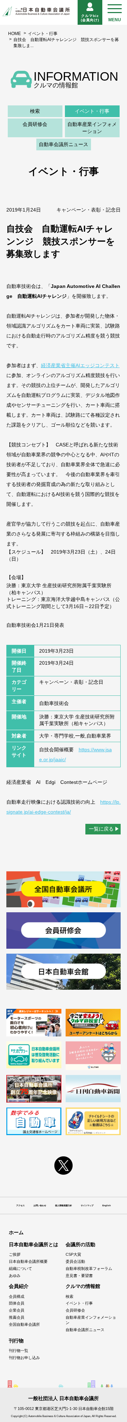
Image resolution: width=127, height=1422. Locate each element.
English (106, 1205)
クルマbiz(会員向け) (90, 18)
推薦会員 (16, 1317)
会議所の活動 (80, 1244)
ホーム (16, 1232)
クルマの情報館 (83, 1286)
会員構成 (16, 1296)
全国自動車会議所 (24, 1324)
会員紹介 (19, 1286)
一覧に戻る (101, 829)
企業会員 (16, 1310)
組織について (20, 1268)
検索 (35, 111)
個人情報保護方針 (63, 1205)
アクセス (20, 1205)
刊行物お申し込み (24, 1357)
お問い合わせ (40, 1205)
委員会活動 (75, 1261)
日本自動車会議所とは (33, 1244)
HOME (14, 33)
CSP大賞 (73, 1254)
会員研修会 (35, 124)
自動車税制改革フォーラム (89, 1268)
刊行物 (16, 1340)
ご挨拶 (14, 1254)
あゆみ (14, 1275)
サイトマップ (87, 1205)
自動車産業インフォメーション (92, 127)
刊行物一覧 (18, 1350)
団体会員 (16, 1303)
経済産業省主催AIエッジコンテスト (80, 365)
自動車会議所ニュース (63, 144)
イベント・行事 (43, 33)
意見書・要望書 (79, 1275)
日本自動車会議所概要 (28, 1261)
